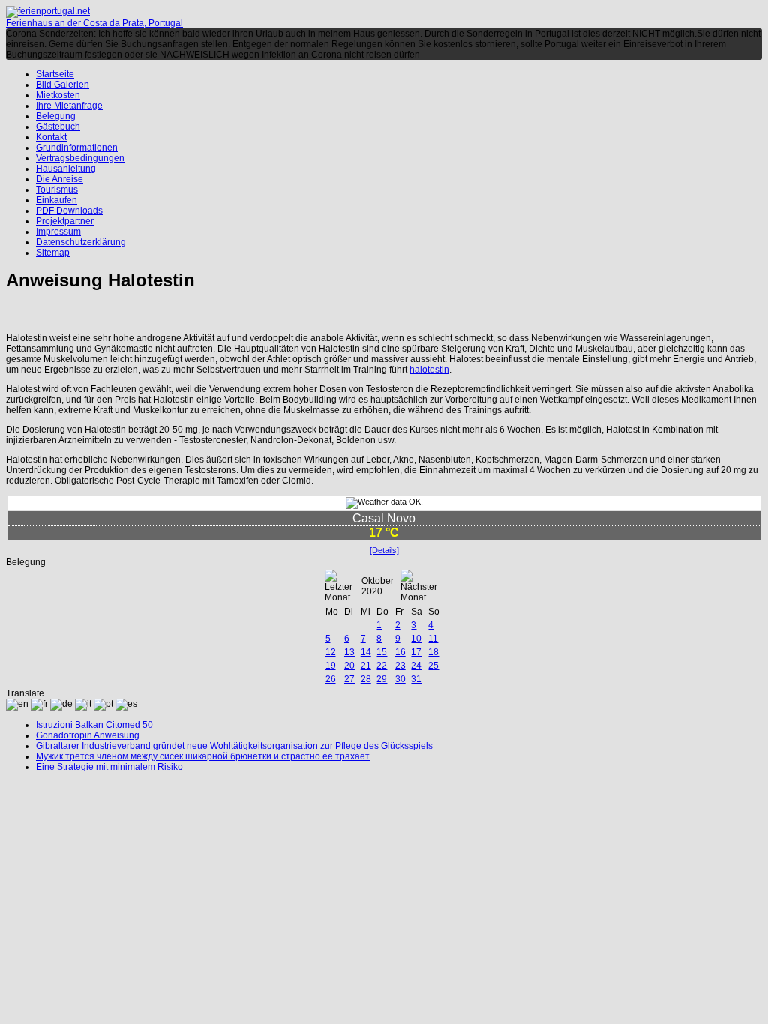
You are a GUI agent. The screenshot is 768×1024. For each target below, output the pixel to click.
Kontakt (51, 137)
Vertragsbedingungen (80, 158)
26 (331, 679)
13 (349, 652)
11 (433, 638)
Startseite (55, 74)
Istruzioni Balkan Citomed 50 (94, 725)
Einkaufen (56, 200)
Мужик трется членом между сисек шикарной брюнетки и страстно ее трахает (203, 756)
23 (400, 665)
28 (366, 679)
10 (416, 638)
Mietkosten (58, 95)
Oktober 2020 (378, 586)
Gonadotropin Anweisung (88, 735)
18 (433, 652)
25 (433, 665)
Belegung (56, 116)
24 (416, 665)
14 (366, 652)
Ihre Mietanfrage (69, 105)
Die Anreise (59, 179)
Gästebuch (58, 126)
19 (331, 665)
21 (366, 665)
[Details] (384, 550)
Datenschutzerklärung (81, 242)
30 (400, 679)
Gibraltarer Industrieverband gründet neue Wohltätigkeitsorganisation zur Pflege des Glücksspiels (234, 746)
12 (331, 652)
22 (381, 665)
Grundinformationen (77, 147)
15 (381, 652)
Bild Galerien (62, 84)
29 (381, 679)
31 (416, 679)
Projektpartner (65, 221)
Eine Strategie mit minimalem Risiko (109, 767)
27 (349, 679)
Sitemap (53, 252)
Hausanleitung (66, 168)
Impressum (58, 231)
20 (349, 665)
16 (400, 652)
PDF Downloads (69, 210)
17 (416, 652)
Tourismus (57, 189)
